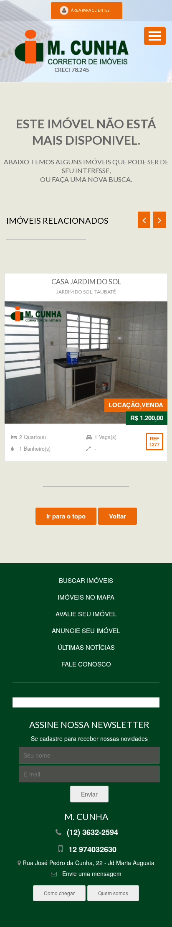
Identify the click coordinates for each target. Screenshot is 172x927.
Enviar (89, 794)
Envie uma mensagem (91, 873)
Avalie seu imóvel (86, 613)
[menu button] (155, 36)
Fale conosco (86, 663)
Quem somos (113, 892)
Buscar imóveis (86, 580)
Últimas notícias (86, 647)
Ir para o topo (66, 516)
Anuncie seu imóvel (86, 630)
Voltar (117, 516)
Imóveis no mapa (86, 596)
